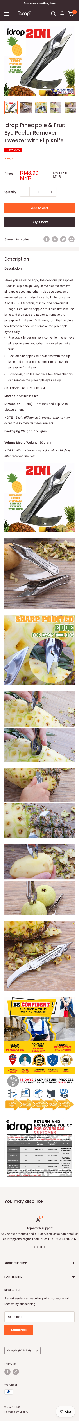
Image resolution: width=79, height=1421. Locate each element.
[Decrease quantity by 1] (24, 191)
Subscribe (19, 1330)
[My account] (62, 13)
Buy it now (39, 222)
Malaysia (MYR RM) (19, 1350)
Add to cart (39, 208)
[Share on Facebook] (46, 239)
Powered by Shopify (16, 1411)
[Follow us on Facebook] (7, 1372)
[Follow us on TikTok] (16, 1372)
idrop (8, 158)
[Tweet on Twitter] (63, 239)
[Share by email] (71, 239)
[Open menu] (6, 14)
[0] (71, 13)
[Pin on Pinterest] (55, 239)
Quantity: (10, 192)
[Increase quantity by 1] (51, 191)
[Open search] (53, 13)
